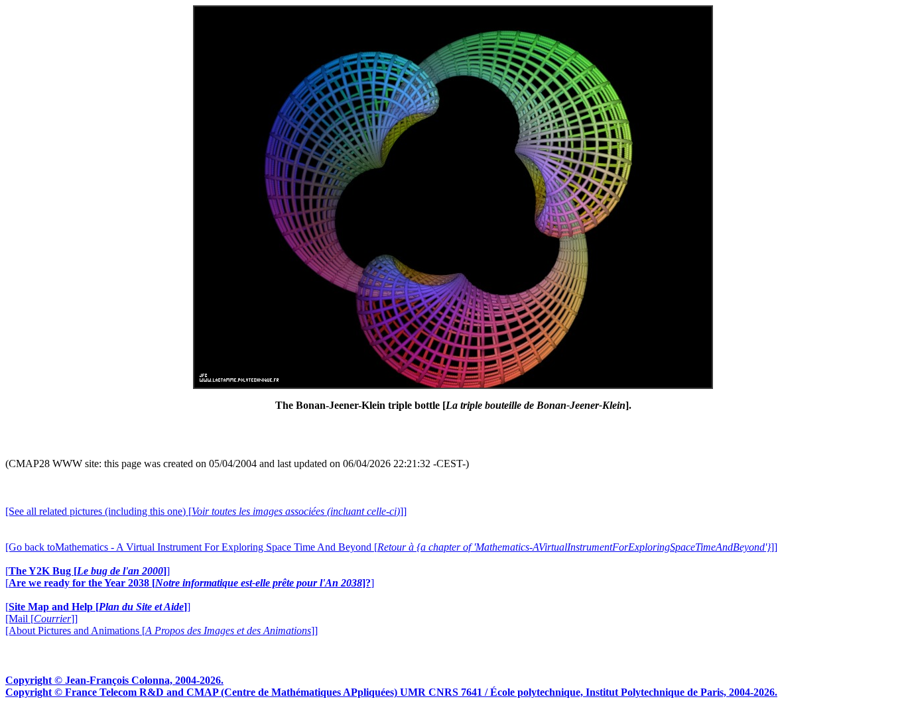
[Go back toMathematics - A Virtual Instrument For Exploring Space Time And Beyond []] (391, 547)
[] (87, 570)
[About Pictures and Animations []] (161, 630)
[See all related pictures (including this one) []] (206, 511)
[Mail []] (41, 618)
